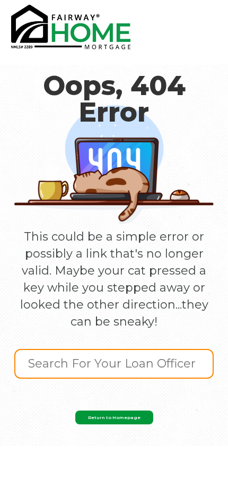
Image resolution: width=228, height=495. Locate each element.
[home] (70, 27)
